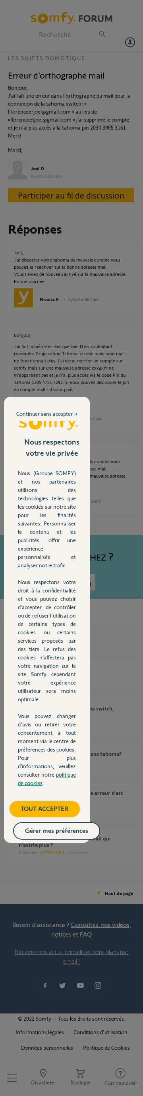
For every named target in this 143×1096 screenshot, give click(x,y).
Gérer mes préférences (56, 830)
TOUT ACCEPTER (45, 808)
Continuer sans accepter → (47, 413)
